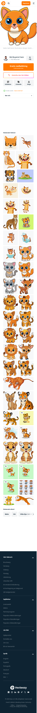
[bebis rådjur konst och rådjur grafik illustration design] (10, 528)
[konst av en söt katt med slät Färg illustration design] (10, 396)
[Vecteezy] (3, 3)
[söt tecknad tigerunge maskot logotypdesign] (10, 645)
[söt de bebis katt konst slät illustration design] (25, 363)
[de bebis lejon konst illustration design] (10, 429)
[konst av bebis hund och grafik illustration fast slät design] (10, 544)
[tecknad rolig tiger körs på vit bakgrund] (18, 576)
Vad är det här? (18, 91)
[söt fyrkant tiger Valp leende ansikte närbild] (10, 141)
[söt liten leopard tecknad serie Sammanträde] (10, 680)
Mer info (7, 94)
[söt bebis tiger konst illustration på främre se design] (11, 561)
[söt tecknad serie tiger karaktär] (10, 268)
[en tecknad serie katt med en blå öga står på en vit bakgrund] (10, 284)
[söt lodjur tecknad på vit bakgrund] (10, 593)
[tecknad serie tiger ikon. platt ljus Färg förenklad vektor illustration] (10, 221)
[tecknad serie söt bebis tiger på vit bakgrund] (25, 645)
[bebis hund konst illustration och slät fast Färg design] (11, 462)
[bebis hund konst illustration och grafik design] (10, 510)
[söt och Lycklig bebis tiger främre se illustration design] (10, 445)
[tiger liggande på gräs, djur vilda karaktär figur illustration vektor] (11, 206)
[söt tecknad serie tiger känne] (12, 177)
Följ (30, 59)
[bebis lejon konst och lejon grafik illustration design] (25, 511)
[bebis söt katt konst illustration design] (10, 363)
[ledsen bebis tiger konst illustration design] (10, 478)
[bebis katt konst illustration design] (10, 380)
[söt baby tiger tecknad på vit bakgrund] (11, 612)
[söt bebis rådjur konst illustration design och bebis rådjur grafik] (10, 413)
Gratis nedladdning (18, 67)
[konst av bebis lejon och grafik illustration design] (10, 494)
